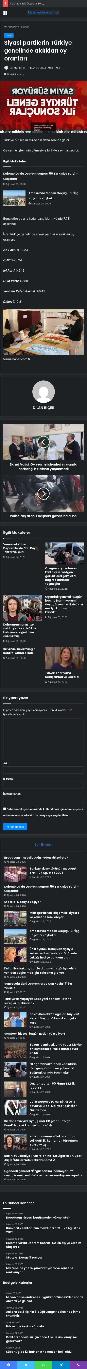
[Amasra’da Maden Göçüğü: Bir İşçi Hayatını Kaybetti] (14, 198)
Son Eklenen (44, 844)
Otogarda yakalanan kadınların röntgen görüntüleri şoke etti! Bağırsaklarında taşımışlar (61, 576)
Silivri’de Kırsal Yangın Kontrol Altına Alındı (19, 651)
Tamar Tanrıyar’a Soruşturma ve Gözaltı (62, 675)
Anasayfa (13, 26)
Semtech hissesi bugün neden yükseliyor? (35, 1034)
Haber (25, 26)
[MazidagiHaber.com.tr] (43, 12)
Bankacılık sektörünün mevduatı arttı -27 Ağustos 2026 (53, 871)
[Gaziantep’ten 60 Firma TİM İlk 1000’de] (15, 1089)
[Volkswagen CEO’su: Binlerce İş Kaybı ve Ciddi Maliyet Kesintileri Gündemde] (15, 1107)
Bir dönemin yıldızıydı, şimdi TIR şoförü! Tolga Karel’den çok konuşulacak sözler (37, 1123)
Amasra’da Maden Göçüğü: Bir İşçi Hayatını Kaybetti (55, 933)
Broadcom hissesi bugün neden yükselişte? (36, 858)
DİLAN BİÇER (17, 67)
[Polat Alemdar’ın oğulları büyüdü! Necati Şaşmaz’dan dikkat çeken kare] (15, 1019)
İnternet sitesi (12, 793)
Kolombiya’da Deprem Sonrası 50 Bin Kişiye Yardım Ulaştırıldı (47, 3)
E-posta (9, 778)
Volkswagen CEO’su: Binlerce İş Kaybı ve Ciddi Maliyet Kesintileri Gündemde (53, 1106)
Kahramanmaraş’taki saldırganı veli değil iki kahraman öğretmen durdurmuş (19, 630)
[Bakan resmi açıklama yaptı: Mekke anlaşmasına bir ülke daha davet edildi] (15, 1050)
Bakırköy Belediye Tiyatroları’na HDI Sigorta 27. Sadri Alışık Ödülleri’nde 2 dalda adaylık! (43, 1158)
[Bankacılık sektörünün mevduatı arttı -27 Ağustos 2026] (15, 874)
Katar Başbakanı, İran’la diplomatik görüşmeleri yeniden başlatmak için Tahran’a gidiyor (40, 970)
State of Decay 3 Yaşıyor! (22, 902)
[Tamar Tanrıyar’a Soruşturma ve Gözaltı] (64, 658)
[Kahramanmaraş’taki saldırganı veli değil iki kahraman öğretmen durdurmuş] (22, 608)
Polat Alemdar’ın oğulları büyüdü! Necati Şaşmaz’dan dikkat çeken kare (54, 1018)
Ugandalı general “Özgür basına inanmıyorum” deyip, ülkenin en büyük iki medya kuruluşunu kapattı (64, 604)
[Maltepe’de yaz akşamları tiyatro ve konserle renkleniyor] (15, 918)
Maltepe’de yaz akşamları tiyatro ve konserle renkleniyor (54, 915)
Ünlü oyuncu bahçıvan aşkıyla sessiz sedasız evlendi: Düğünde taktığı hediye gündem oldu (53, 953)
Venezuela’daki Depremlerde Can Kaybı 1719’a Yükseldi (20, 548)
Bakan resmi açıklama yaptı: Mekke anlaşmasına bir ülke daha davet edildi (56, 1049)
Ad (6, 763)
